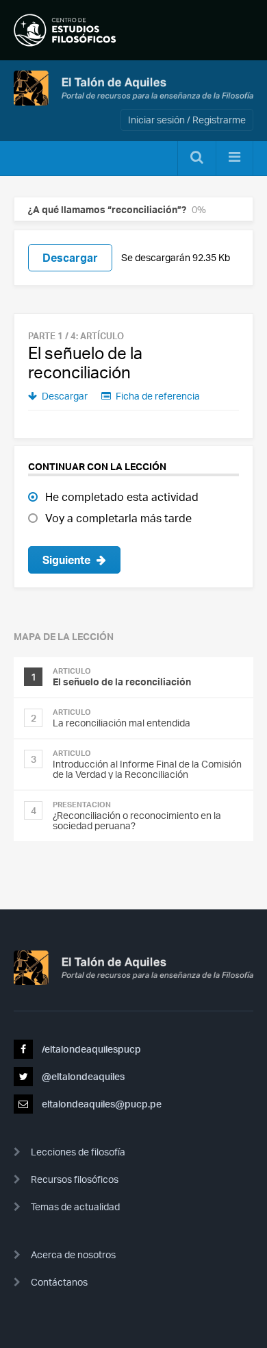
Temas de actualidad (75, 1206)
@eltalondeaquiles (82, 1076)
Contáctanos (59, 1282)
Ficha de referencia (157, 396)
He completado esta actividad (122, 497)
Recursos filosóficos (74, 1179)
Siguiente (67, 560)
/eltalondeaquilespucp (90, 1049)
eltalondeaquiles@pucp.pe (101, 1104)
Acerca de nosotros (73, 1254)
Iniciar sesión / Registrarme (187, 119)
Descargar (70, 258)
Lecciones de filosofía (78, 1151)
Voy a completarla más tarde (118, 518)
